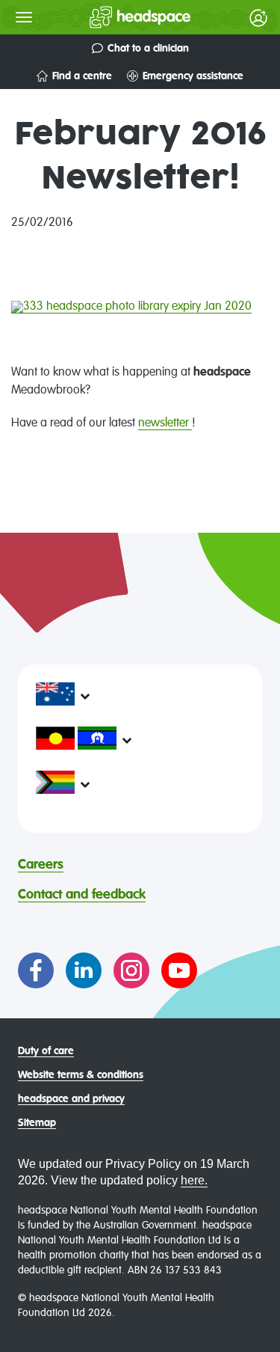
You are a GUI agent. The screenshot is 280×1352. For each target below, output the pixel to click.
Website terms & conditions (80, 1075)
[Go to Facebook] (36, 970)
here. (194, 1180)
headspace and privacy (71, 1099)
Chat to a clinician (148, 48)
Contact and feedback (82, 895)
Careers (40, 865)
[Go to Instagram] (131, 970)
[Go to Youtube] (179, 970)
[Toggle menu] (24, 17)
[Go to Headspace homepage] (110, 17)
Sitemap (37, 1123)
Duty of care (46, 1051)
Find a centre (82, 76)
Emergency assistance (193, 76)
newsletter (165, 423)
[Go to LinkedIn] (84, 970)
